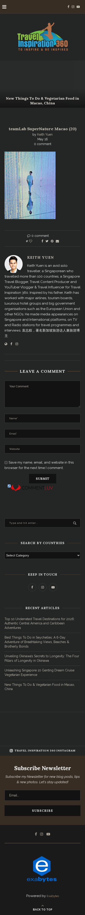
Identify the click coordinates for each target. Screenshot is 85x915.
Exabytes (53, 896)
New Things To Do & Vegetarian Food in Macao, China (42, 100)
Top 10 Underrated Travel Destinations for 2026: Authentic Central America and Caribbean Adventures (40, 623)
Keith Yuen (45, 134)
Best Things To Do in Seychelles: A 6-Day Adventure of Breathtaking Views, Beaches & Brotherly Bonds (37, 642)
